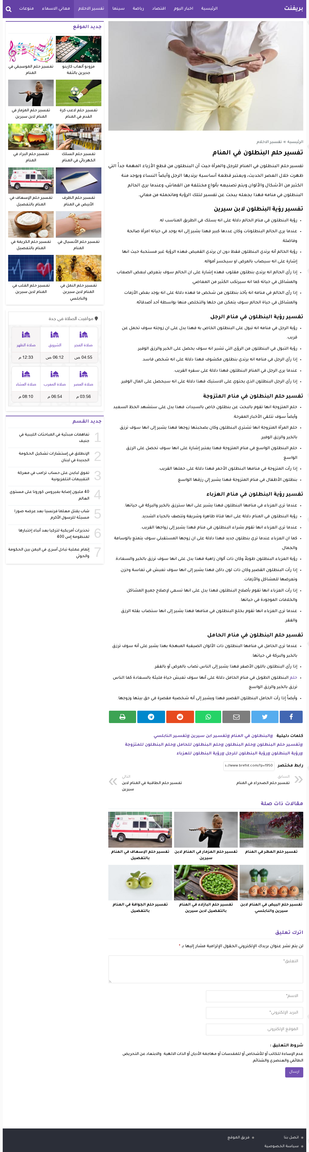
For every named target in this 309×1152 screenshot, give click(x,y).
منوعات (26, 9)
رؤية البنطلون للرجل (246, 753)
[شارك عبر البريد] (236, 717)
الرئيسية (209, 9)
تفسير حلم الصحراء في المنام (263, 780)
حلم (293, 678)
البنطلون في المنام (250, 736)
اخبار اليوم (183, 9)
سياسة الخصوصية (281, 1146)
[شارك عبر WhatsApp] (208, 717)
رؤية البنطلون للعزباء (199, 753)
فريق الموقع (239, 1138)
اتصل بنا (291, 1138)
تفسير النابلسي (170, 736)
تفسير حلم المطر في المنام (271, 852)
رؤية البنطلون (285, 753)
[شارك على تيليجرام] (151, 717)
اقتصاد (159, 9)
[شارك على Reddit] (180, 717)
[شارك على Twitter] (265, 717)
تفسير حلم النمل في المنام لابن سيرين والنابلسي (78, 292)
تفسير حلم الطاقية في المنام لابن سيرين (152, 783)
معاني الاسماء (56, 9)
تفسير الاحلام (91, 9)
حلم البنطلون (239, 745)
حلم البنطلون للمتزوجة (149, 745)
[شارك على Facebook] (291, 717)
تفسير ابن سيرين (209, 736)
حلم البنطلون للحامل (199, 745)
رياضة (138, 9)
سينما (118, 9)
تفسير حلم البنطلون (278, 745)
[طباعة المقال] (122, 717)
